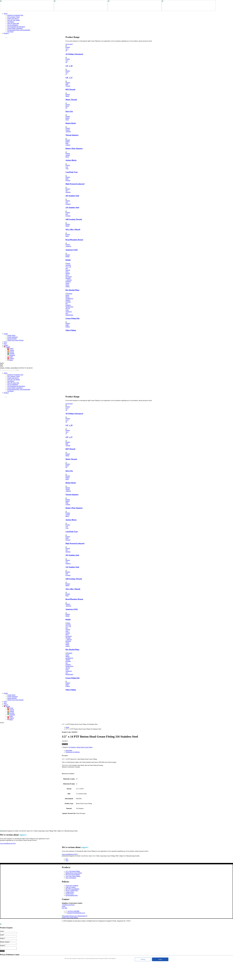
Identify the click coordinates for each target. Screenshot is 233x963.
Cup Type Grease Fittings (73, 876)
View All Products (71, 878)
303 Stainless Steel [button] (72, 196)
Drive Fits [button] (69, 111)
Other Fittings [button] (71, 330)
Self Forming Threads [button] (74, 219)
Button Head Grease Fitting (84, 747)
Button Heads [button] (71, 123)
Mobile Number (5, 942)
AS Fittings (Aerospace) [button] (74, 54)
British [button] (68, 260)
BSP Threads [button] (70, 89)
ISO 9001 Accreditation (72, 889)
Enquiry (2, 945)
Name (2, 931)
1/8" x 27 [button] (69, 78)
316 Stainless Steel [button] (72, 207)
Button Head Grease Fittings (74, 873)
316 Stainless (72, 747)
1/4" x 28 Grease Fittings (73, 871)
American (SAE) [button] (72, 250)
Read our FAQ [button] (11, 843)
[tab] (118, 750)
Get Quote (65, 744)
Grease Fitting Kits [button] (73, 318)
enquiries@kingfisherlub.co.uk (76, 913)
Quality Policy (70, 894)
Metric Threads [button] (71, 100)
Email (2, 935)
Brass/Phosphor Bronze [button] (74, 240)
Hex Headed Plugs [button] (72, 290)
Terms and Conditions (72, 885)
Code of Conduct (70, 887)
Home (67, 727)
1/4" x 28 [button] (69, 66)
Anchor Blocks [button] (71, 160)
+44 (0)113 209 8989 (73, 911)
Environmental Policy (72, 895)
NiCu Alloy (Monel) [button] (73, 229)
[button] (68, 50)
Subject (2, 938)
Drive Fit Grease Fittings (73, 874)
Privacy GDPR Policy (72, 890)
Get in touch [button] (69, 44)
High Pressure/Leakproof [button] (75, 184)
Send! (2, 951)
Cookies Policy (70, 892)
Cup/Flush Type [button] (72, 172)
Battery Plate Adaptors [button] (74, 148)
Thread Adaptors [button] (72, 135)
